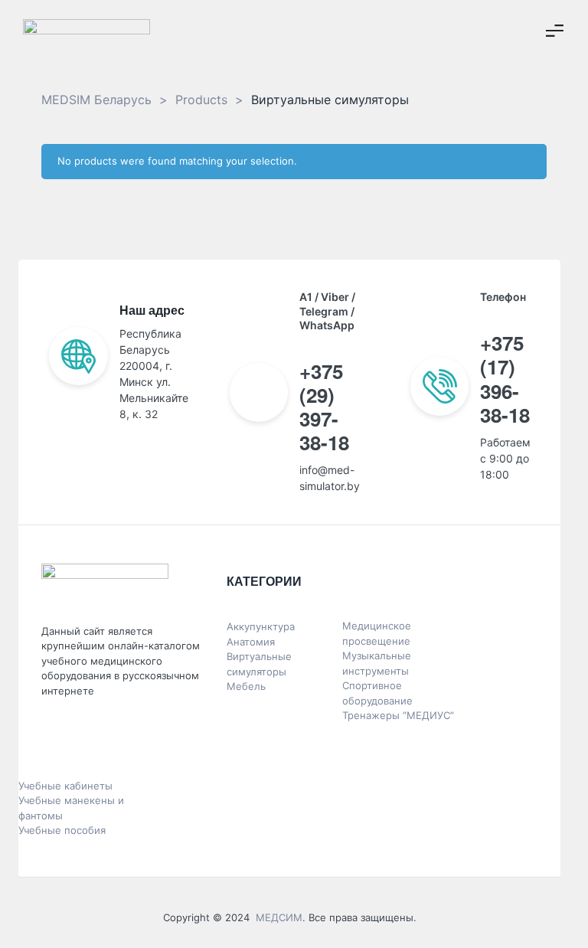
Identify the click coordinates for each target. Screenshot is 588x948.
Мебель (246, 686)
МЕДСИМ (279, 917)
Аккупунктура (261, 626)
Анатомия (251, 642)
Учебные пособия (62, 830)
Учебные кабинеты (65, 786)
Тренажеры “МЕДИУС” (398, 715)
